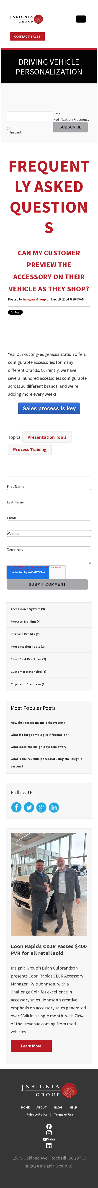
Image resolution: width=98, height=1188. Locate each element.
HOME (25, 1107)
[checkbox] (30, 129)
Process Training (30, 449)
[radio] (30, 129)
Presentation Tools (47, 437)
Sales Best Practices (28, 659)
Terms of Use (64, 1114)
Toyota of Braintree (28, 684)
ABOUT (41, 1107)
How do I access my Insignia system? (38, 723)
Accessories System (28, 609)
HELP (73, 1107)
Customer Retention (28, 672)
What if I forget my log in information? (40, 735)
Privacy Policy (37, 1114)
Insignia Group (34, 299)
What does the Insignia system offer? (38, 747)
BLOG (58, 1107)
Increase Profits (25, 634)
